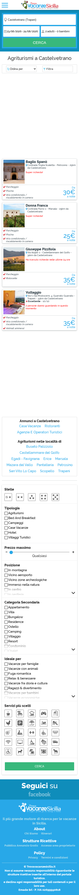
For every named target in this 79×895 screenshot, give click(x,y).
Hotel (12, 532)
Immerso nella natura (23, 585)
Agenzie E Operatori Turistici (39, 432)
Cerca (39, 43)
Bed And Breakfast (21, 518)
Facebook (39, 794)
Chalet (13, 651)
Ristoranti (52, 426)
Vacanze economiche (24, 698)
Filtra (49, 69)
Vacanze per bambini (23, 693)
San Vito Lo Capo (22, 471)
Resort (13, 641)
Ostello (13, 627)
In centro (14, 589)
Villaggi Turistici (19, 537)
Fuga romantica (19, 673)
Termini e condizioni (54, 857)
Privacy (33, 857)
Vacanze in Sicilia (39, 5)
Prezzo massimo (25, 552)
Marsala (61, 459)
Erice (47, 459)
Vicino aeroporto (20, 575)
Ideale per (12, 659)
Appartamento (18, 607)
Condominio (17, 646)
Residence (16, 622)
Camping (14, 631)
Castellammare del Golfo (39, 453)
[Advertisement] (39, 116)
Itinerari (46, 833)
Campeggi (15, 523)
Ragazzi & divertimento (25, 688)
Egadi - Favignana (25, 459)
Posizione (12, 565)
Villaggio (14, 636)
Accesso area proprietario (58, 845)
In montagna (17, 570)
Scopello (47, 471)
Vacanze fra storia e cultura (27, 683)
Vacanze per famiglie (23, 664)
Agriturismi (16, 513)
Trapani (64, 471)
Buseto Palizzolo (39, 447)
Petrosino (65, 465)
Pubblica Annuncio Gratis (21, 845)
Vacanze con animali (23, 669)
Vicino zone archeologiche (27, 580)
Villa (11, 612)
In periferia (16, 594)
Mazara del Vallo (20, 465)
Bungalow (15, 617)
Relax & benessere (22, 678)
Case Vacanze (30, 426)
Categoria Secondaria (21, 602)
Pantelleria (45, 465)
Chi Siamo (31, 833)
